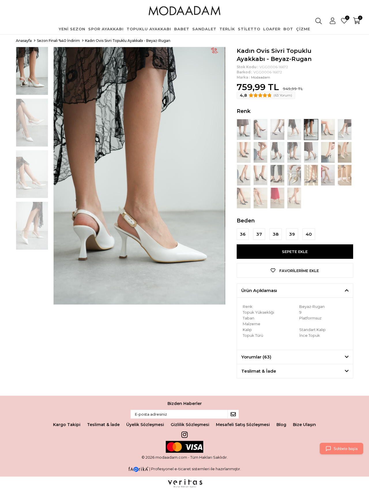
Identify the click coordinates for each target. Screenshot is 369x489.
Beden (246, 220)
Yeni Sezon (72, 29)
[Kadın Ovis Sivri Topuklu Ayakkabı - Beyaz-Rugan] (311, 129)
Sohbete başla (345, 449)
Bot (288, 29)
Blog (281, 424)
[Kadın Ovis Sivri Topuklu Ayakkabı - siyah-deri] (328, 129)
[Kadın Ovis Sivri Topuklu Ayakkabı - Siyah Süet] (277, 152)
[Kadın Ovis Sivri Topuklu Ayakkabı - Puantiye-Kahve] (294, 197)
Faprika (138, 469)
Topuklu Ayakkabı (149, 29)
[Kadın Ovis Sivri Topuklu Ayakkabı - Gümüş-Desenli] (328, 174)
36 (243, 234)
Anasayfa (24, 40)
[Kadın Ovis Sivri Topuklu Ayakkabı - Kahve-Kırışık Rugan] (261, 174)
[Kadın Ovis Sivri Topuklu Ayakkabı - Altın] (294, 174)
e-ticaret (182, 469)
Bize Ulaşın (304, 424)
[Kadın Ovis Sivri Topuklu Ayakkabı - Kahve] (244, 152)
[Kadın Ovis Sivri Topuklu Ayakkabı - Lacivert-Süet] (311, 174)
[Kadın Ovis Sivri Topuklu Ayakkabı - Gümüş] (345, 152)
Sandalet (204, 29)
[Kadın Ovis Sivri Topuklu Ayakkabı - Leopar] (294, 152)
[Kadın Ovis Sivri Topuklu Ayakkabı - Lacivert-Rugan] (277, 129)
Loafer (271, 29)
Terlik (227, 29)
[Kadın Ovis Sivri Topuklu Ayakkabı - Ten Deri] (345, 129)
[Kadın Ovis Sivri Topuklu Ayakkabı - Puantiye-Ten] (277, 197)
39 (292, 234)
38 (275, 234)
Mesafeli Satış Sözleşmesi (243, 424)
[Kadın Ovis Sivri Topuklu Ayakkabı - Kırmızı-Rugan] (261, 152)
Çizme (303, 29)
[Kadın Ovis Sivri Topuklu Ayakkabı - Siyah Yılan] (328, 152)
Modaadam (260, 77)
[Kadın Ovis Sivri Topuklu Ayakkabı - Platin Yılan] (311, 152)
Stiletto (249, 29)
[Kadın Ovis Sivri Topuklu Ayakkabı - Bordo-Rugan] (261, 129)
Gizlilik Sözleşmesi (190, 424)
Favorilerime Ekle (298, 270)
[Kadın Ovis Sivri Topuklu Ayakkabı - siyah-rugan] (244, 129)
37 (259, 234)
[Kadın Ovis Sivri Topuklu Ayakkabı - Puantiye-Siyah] (244, 197)
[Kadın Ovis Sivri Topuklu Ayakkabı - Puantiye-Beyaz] (261, 197)
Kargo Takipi (66, 424)
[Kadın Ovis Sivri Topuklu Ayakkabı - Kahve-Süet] (277, 174)
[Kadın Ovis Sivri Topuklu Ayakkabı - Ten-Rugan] (294, 129)
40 (309, 234)
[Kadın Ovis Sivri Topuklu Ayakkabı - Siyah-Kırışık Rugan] (244, 174)
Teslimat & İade (103, 424)
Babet (181, 29)
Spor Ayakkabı (106, 29)
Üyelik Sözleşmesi (145, 424)
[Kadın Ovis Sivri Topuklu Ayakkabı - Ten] (345, 174)
